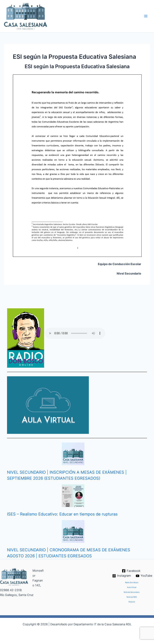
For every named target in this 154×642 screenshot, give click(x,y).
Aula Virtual (131, 587)
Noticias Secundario (132, 592)
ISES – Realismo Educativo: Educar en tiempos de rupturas (62, 514)
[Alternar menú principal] (146, 16)
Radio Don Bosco (131, 582)
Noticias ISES (132, 597)
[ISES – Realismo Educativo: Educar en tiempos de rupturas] (73, 495)
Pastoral (132, 602)
